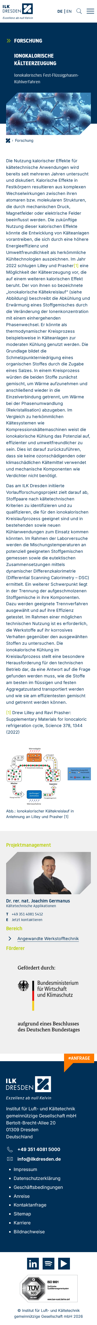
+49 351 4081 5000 (38, 1149)
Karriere (22, 1223)
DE (60, 11)
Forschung (24, 140)
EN (69, 11)
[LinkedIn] (33, 1264)
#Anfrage (79, 1058)
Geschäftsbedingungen (38, 1187)
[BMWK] (48, 998)
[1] (76, 265)
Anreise (22, 1196)
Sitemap (22, 1214)
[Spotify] (48, 1264)
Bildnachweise (29, 1231)
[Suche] (79, 11)
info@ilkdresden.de (39, 1159)
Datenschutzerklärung (37, 1178)
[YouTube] (64, 1264)
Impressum (25, 1169)
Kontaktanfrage (30, 1205)
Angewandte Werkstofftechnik (48, 938)
